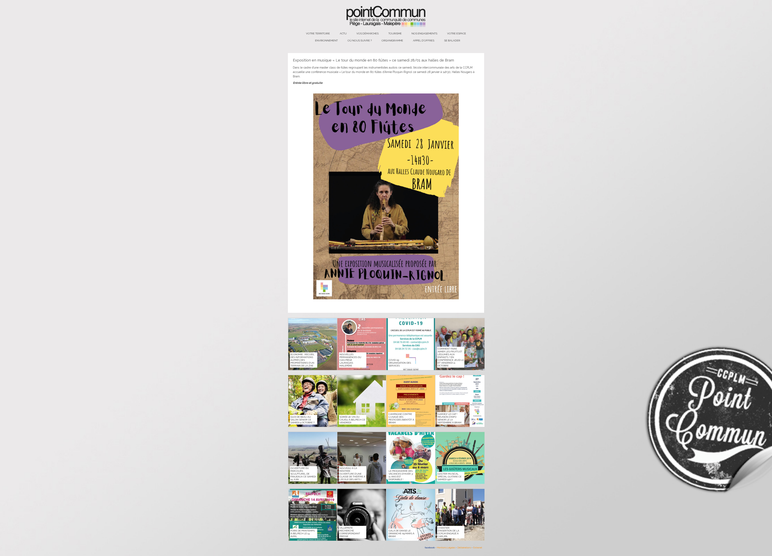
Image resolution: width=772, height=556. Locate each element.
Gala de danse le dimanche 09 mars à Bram (401, 533)
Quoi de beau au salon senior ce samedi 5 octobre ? (302, 419)
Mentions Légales (446, 547)
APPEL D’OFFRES (423, 40)
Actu (343, 33)
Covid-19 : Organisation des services (400, 363)
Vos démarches (367, 33)
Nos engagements (424, 33)
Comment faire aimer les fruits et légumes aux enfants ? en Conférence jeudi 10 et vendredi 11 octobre (451, 357)
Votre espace (456, 33)
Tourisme (395, 33)
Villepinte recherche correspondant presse (350, 532)
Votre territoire (318, 33)
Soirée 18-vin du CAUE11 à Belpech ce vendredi (352, 419)
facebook (430, 547)
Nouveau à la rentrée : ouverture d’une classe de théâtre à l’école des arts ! (352, 474)
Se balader (452, 40)
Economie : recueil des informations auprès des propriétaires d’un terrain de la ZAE (302, 360)
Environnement (326, 40)
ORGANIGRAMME (392, 40)
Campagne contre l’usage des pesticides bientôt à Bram (401, 418)
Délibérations (464, 547)
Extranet (477, 547)
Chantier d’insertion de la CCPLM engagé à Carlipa (448, 532)
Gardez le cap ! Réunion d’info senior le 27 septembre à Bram (449, 418)
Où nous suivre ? (360, 40)
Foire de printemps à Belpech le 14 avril (303, 533)
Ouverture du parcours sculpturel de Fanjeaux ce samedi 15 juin (303, 474)
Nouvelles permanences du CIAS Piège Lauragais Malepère (350, 360)
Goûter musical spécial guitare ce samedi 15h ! (449, 476)
